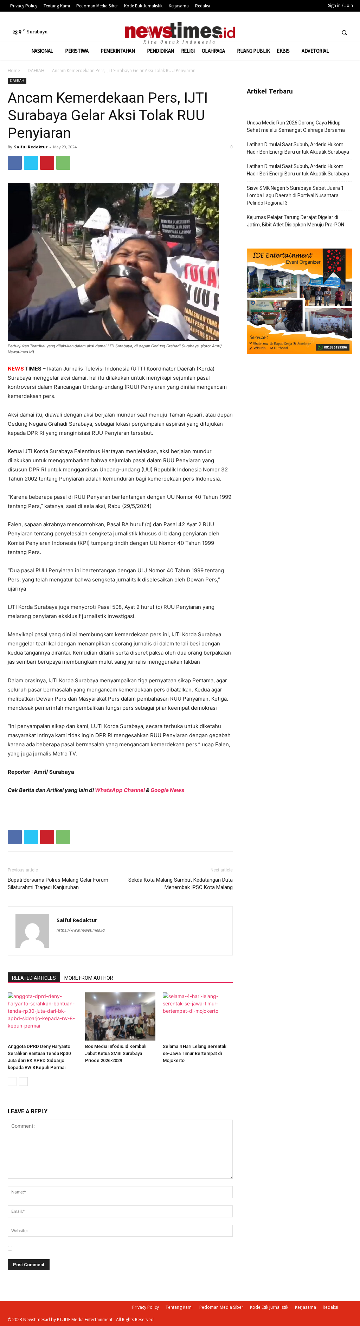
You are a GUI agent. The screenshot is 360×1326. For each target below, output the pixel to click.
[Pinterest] (47, 163)
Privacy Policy (145, 1307)
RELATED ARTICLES (34, 978)
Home (14, 70)
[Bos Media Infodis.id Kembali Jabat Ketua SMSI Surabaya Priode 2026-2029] (120, 1016)
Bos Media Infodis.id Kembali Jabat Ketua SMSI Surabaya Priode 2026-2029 (115, 1053)
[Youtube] (329, 32)
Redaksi (330, 1307)
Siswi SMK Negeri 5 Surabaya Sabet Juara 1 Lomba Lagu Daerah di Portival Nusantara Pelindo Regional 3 (295, 195)
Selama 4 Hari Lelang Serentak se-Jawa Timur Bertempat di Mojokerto (194, 1053)
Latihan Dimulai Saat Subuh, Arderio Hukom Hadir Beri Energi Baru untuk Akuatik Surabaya (298, 148)
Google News (167, 790)
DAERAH (36, 70)
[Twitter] (316, 32)
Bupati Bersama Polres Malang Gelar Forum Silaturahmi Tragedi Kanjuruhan (58, 883)
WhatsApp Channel (120, 790)
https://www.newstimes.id (81, 930)
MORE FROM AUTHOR (88, 978)
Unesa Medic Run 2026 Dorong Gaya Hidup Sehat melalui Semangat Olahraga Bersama (296, 126)
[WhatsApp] (63, 163)
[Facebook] (303, 32)
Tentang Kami (179, 1307)
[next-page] (23, 1081)
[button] (344, 32)
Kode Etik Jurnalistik (269, 1307)
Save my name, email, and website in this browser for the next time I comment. (105, 1248)
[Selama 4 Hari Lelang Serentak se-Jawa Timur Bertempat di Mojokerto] (198, 1016)
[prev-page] (12, 1081)
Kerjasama (305, 1307)
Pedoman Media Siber (221, 1307)
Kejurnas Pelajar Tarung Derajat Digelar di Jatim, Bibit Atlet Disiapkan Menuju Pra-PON (295, 220)
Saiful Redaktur (30, 146)
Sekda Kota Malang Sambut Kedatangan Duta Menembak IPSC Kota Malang (180, 883)
